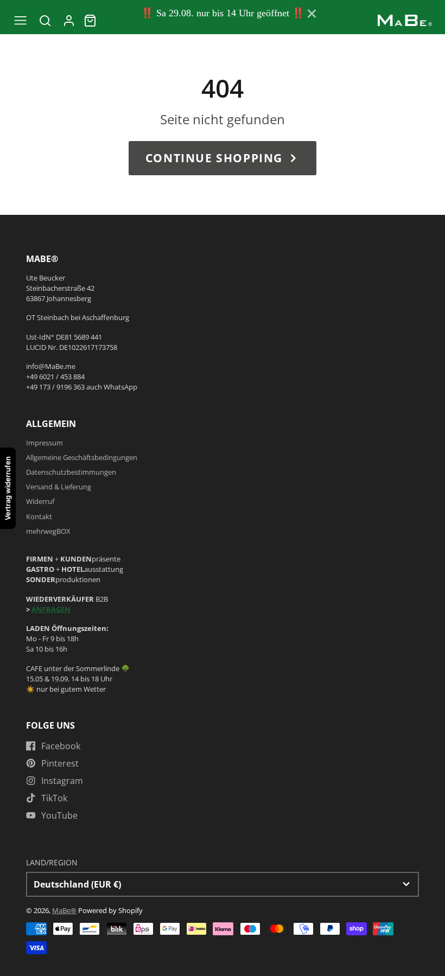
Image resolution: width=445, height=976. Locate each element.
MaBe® (64, 910)
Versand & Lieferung (58, 487)
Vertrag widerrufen (7, 488)
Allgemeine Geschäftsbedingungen (81, 457)
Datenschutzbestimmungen (71, 472)
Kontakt (39, 516)
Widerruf (40, 501)
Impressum (44, 443)
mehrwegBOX (48, 531)
